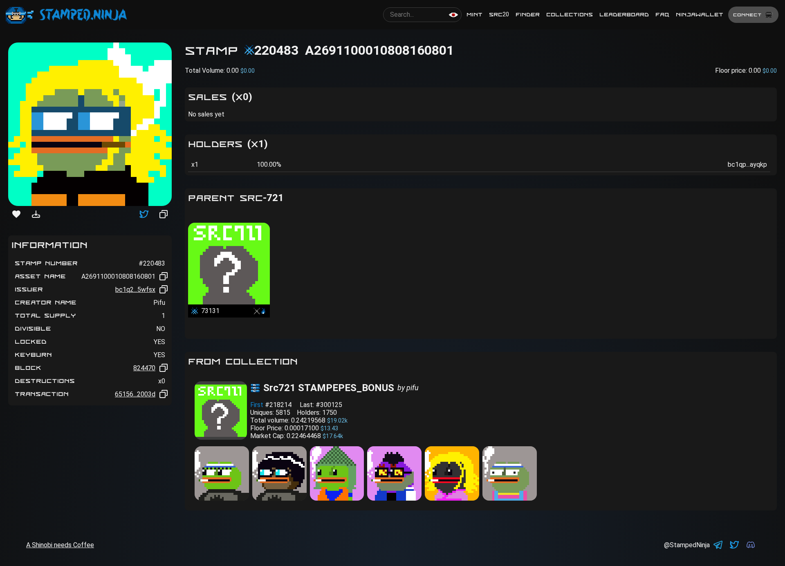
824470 (144, 368)
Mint (474, 14)
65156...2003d (135, 394)
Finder (528, 14)
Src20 (499, 14)
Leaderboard (624, 14)
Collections (569, 14)
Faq (662, 14)
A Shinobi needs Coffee (60, 545)
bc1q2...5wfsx (135, 289)
